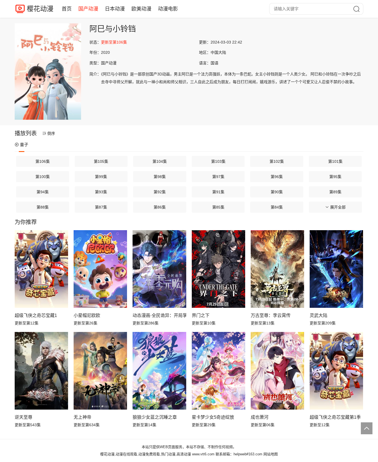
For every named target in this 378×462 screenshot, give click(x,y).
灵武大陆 (318, 315)
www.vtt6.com (203, 454)
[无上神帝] (100, 371)
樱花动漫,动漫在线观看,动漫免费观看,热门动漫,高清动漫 (145, 454)
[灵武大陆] (336, 269)
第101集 (335, 161)
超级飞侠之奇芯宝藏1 (36, 315)
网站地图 (270, 454)
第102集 (277, 161)
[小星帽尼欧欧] (100, 269)
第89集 (335, 192)
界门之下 (200, 315)
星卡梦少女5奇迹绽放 (213, 417)
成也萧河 (259, 417)
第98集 (160, 176)
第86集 (160, 207)
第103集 (218, 161)
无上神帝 (82, 417)
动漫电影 (168, 9)
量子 (24, 144)
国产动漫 (88, 9)
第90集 (277, 192)
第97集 (218, 176)
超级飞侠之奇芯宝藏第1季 (335, 417)
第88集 (43, 207)
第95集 (335, 176)
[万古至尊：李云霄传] (277, 269)
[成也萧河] (277, 371)
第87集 (101, 207)
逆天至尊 (23, 417)
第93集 (101, 192)
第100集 (42, 176)
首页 (67, 9)
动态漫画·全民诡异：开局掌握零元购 (159, 315)
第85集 (218, 207)
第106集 (42, 161)
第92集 (160, 192)
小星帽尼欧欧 (87, 315)
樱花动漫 (40, 8)
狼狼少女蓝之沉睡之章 (155, 417)
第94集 (43, 192)
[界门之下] (218, 269)
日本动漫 (115, 9)
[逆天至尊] (41, 371)
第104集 (159, 161)
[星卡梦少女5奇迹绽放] (218, 371)
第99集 (101, 176)
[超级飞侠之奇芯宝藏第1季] (336, 371)
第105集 (101, 161)
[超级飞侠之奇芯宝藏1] (41, 269)
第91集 (218, 192)
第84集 (277, 207)
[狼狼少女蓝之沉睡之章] (159, 371)
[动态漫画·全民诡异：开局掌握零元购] (159, 269)
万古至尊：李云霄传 (271, 315)
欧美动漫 (141, 9)
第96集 (277, 176)
